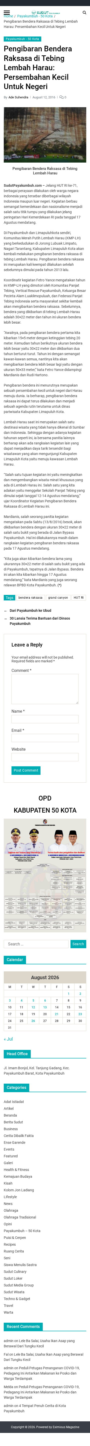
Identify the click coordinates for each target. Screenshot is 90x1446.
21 (56, 1014)
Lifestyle (10, 1197)
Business (11, 1129)
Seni (7, 1258)
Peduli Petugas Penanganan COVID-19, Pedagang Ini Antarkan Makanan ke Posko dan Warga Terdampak (42, 1373)
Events (9, 1149)
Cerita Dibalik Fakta (19, 1136)
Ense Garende (14, 1142)
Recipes (10, 1244)
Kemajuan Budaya (18, 1176)
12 (33, 1007)
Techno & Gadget (17, 1299)
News (8, 1204)
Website (19, 749)
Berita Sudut (13, 1122)
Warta (8, 1312)
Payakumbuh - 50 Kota (22, 39)
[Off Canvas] (7, 13)
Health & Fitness (16, 1170)
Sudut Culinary (15, 1272)
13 (45, 1007)
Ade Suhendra (18, 97)
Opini (8, 1224)
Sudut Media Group (19, 1285)
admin (9, 1341)
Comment (22, 670)
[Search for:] (35, 945)
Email (18, 730)
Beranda (10, 1115)
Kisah (8, 1183)
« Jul (8, 1039)
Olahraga (11, 1210)
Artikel (9, 1109)
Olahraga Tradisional (20, 1217)
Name (18, 711)
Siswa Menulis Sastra (20, 1265)
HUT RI (79, 597)
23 (80, 1014)
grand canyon (58, 597)
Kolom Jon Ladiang (19, 1190)
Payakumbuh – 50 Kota (22, 1231)
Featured (11, 1156)
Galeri (8, 1163)
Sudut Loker (13, 1278)
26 (33, 1021)
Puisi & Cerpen (15, 1238)
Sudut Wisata (14, 1292)
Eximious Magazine (66, 1427)
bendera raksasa (30, 597)
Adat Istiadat (14, 1102)
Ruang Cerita (14, 1251)
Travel (8, 1306)
